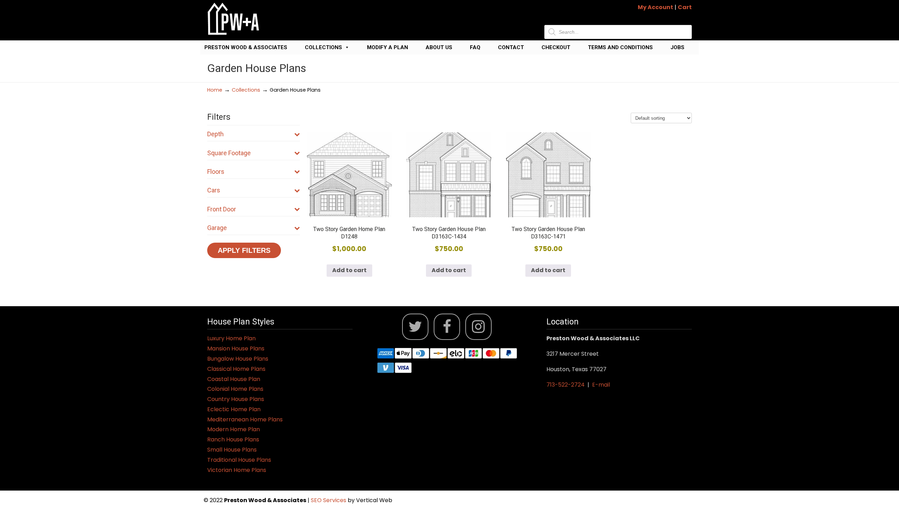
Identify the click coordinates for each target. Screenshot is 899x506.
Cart (685, 7)
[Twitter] (415, 327)
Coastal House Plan (233, 379)
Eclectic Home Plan (234, 409)
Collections (323, 47)
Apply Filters (244, 250)
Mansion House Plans (235, 348)
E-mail (601, 385)
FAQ (475, 47)
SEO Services (329, 500)
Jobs (677, 47)
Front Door (221, 209)
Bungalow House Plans (237, 359)
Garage (217, 227)
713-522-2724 (565, 385)
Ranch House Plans (233, 439)
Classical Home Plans (236, 369)
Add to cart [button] (349, 270)
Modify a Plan (387, 47)
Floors (215, 171)
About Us (439, 47)
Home (214, 89)
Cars (213, 190)
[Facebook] (447, 327)
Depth (215, 134)
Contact (511, 47)
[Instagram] (478, 327)
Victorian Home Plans (236, 470)
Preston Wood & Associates (245, 47)
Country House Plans (235, 399)
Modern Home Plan (233, 429)
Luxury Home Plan (231, 338)
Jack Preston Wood (233, 18)
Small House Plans (232, 450)
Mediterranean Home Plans (245, 419)
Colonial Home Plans (235, 389)
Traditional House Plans (239, 460)
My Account (655, 7)
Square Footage (229, 153)
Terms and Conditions (620, 47)
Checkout (556, 47)
